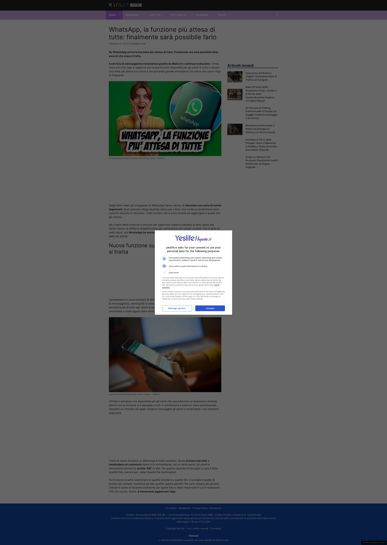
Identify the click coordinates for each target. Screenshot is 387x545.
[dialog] (193, 272)
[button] (193, 273)
